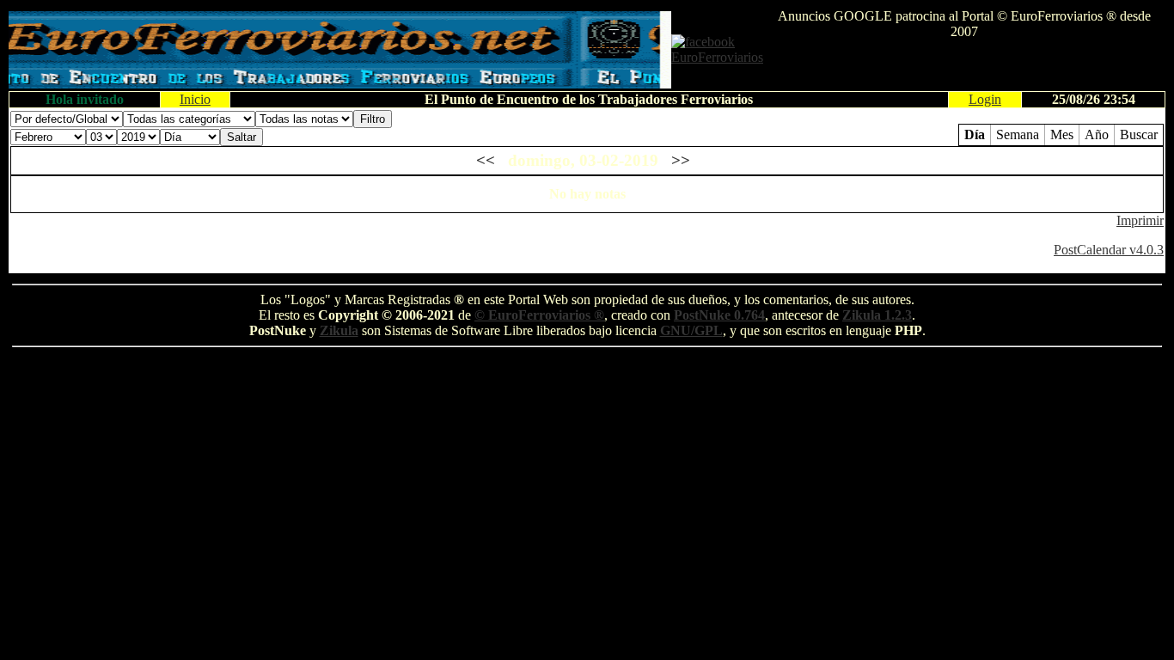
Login (985, 99)
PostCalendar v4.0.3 (1109, 249)
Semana (1017, 134)
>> (680, 160)
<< (485, 160)
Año (1097, 134)
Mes (1061, 134)
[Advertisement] (964, 65)
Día (974, 134)
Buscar (1139, 134)
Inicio (195, 99)
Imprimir (1140, 220)
